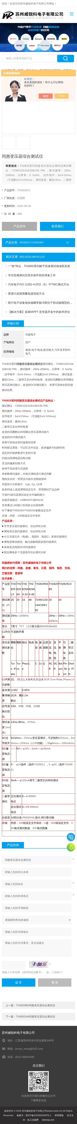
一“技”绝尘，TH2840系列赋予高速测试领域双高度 (39, 266)
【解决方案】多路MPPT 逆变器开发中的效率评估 (39, 311)
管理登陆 (59, 1115)
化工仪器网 (32, 1120)
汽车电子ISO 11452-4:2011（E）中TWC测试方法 (38, 284)
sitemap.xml (48, 1120)
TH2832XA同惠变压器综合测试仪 (35, 1016)
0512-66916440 (71, 837)
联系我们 (58, 226)
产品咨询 (19, 226)
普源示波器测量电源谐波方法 (26, 293)
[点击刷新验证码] (38, 964)
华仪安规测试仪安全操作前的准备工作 (32, 275)
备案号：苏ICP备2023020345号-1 (34, 1115)
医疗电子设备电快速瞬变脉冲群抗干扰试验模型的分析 (40, 302)
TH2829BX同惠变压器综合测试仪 (35, 1005)
